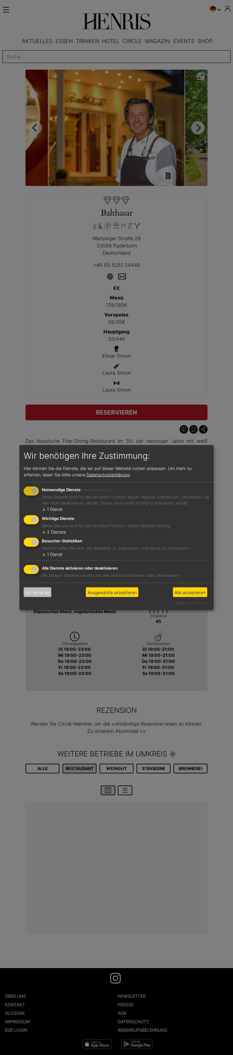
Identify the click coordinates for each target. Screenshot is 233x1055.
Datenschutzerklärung (108, 474)
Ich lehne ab (37, 592)
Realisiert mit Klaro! (192, 603)
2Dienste (54, 531)
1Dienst (52, 508)
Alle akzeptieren (189, 592)
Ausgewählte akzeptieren (112, 592)
